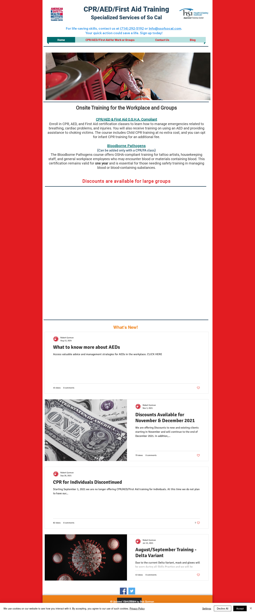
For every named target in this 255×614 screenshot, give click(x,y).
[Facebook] (123, 591)
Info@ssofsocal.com (165, 28)
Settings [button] (206, 608)
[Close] (251, 608)
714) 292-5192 (132, 28)
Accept (240, 608)
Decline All (222, 608)
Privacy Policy (137, 608)
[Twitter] (131, 591)
